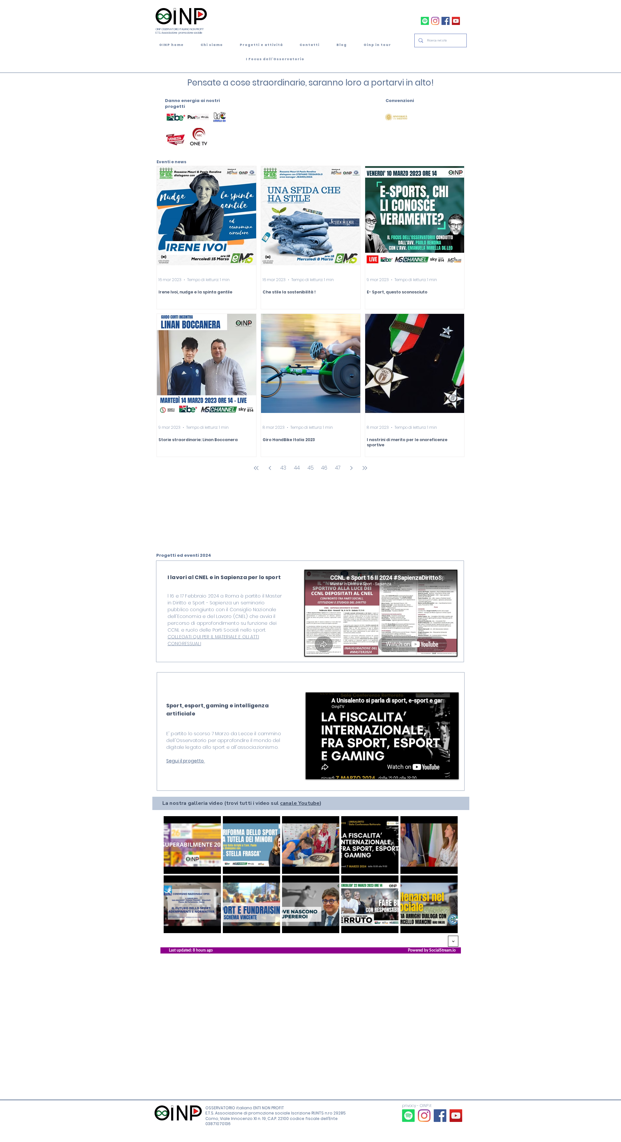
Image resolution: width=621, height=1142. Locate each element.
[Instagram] (435, 21)
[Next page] (351, 468)
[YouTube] (456, 21)
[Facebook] (445, 21)
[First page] (256, 468)
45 (311, 468)
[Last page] (365, 468)
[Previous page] (270, 468)
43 (283, 468)
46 (324, 468)
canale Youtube (300, 803)
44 (297, 468)
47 (338, 468)
